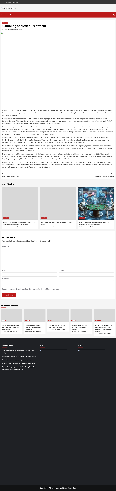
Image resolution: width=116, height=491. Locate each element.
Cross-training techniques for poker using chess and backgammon (10, 327)
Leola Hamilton (16, 226)
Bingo (73, 320)
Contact (15, 2)
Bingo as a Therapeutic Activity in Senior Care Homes (79, 327)
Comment (6, 246)
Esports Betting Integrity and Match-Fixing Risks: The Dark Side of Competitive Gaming (18, 368)
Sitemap (8, 2)
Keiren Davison (90, 226)
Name (4, 271)
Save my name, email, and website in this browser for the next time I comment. (30, 289)
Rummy (27, 320)
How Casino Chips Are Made (11, 175)
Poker (3, 320)
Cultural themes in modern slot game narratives (16, 360)
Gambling (5, 22)
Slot (50, 320)
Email (61, 271)
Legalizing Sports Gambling (104, 175)
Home (2, 2)
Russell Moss (18, 29)
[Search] (114, 15)
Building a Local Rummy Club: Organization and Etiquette (33, 327)
